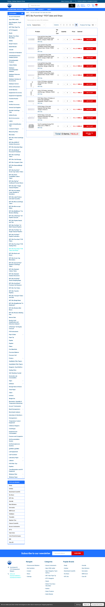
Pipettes (11, 466)
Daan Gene (12, 533)
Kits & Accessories (14, 118)
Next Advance (12, 504)
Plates (10, 346)
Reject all (86, 604)
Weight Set (12, 398)
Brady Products (13, 43)
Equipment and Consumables (13, 432)
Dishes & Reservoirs (14, 86)
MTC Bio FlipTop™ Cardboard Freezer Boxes (16, 182)
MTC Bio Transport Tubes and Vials (16, 296)
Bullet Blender (13, 46)
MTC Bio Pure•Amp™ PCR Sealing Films (16, 244)
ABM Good (12, 510)
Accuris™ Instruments (15, 406)
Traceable (11, 517)
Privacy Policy (86, 601)
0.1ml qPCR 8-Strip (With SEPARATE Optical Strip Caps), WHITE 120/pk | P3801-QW (46, 56)
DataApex (11, 514)
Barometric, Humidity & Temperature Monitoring (15, 402)
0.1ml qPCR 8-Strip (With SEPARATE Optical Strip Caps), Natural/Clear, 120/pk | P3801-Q (46, 74)
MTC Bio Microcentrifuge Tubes (16, 202)
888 (10, 539)
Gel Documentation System (14, 440)
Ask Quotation (30, 9)
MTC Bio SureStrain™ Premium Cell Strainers (15, 284)
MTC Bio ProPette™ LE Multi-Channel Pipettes (15, 226)
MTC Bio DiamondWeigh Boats (15, 166)
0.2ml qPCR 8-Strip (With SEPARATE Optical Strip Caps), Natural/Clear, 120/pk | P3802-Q (46, 47)
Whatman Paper (13, 477)
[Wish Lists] (89, 5)
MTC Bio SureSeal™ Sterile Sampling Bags (15, 279)
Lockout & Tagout (14, 128)
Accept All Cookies (97, 604)
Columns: (56, 25)
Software (11, 383)
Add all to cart (89, 133)
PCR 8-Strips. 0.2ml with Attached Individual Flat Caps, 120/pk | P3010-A (45, 116)
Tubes (10, 392)
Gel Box (11, 101)
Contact (41, 9)
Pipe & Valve (12, 334)
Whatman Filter (13, 474)
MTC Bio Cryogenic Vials (16, 162)
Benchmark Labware (14, 412)
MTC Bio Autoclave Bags (15, 147)
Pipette (11, 340)
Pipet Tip (11, 337)
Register (83, 6)
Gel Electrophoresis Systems (14, 444)
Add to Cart (89, 39)
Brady (10, 485)
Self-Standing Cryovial (15, 373)
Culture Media (13, 65)
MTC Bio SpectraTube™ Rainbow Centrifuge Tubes (15, 264)
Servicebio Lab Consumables (13, 377)
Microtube (12, 134)
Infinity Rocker (13, 115)
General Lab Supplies (15, 107)
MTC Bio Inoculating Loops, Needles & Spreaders (14, 192)
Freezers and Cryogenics (16, 436)
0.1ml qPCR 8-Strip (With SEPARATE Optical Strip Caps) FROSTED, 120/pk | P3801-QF (46, 64)
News (49, 9)
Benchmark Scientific (14, 492)
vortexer (11, 395)
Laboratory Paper (13, 457)
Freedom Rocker (13, 98)
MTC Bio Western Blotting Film (16, 313)
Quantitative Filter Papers (16, 364)
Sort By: (29, 25)
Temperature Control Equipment (14, 422)
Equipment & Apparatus (15, 95)
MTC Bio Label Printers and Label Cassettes (15, 198)
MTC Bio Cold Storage (15, 159)
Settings (78, 604)
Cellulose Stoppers (14, 425)
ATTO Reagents (13, 30)
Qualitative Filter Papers (15, 361)
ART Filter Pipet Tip (14, 27)
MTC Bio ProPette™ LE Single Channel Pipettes (15, 230)
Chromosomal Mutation (15, 9)
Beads (10, 33)
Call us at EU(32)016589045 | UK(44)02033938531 (15, 575)
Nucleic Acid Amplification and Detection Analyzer (14, 322)
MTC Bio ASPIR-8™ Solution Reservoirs (14, 143)
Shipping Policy (41, 601)
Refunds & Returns (64, 601)
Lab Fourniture (13, 454)
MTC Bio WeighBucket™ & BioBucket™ (16, 304)
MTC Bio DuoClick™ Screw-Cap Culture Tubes (16, 171)
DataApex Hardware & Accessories (15, 80)
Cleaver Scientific (13, 523)
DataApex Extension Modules (14, 75)
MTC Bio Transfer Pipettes (14, 291)
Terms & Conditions (19, 601)
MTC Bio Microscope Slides (15, 207)
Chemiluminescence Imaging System (14, 56)
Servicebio (12, 507)
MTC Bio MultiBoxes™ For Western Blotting (16, 212)
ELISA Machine (13, 89)
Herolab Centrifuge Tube (14, 111)
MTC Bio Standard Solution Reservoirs (14, 274)
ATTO (10, 529)
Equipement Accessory (15, 92)
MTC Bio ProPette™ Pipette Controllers (14, 235)
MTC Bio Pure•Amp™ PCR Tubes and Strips (16, 249)
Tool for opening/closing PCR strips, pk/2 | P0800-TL (46, 124)
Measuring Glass (13, 131)
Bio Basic (11, 495)
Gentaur (11, 488)
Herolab (11, 501)
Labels (11, 121)
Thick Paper (12, 389)
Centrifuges (12, 428)
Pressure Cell (12, 355)
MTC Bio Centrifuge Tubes (14, 155)
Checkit (11, 49)
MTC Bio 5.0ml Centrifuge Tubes (16, 138)
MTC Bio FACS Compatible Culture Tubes (14, 176)
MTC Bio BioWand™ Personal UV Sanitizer (15, 151)
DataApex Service (14, 84)
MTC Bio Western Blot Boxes (15, 309)
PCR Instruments (13, 331)
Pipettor (11, 343)
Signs (10, 380)
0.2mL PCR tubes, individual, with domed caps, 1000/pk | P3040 (45, 83)
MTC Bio (11, 498)
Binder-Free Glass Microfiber (14, 37)
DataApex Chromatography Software (13, 69)
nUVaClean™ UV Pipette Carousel (15, 327)
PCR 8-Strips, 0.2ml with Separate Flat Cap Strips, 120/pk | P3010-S (44, 108)
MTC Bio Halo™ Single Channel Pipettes (15, 186)
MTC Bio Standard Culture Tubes (14, 270)
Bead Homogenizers (14, 409)
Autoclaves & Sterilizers (15, 415)
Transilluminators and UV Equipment (16, 470)
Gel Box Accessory (14, 104)
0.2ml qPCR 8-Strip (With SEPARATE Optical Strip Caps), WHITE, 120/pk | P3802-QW (46, 38)
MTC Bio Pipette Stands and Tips (15, 221)
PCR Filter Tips (13, 463)
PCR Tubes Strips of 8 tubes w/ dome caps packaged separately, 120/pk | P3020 (46, 99)
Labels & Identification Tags (15, 125)
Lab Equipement (13, 451)
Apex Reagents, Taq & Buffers (15, 23)
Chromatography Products (13, 61)
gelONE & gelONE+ (14, 448)
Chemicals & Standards (15, 52)
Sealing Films (12, 370)
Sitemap (29, 576)
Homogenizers (13, 418)
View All (11, 542)
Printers (11, 358)
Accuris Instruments (14, 16)
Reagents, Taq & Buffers (15, 367)
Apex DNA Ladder (14, 19)
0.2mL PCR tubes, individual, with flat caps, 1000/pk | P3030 (46, 91)
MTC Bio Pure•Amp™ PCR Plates (16, 240)
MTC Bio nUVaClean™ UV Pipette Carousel (16, 216)
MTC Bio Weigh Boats (15, 300)
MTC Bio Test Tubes (14, 288)
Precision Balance (14, 352)
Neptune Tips (12, 520)
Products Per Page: (85, 25)
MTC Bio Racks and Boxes (14, 254)
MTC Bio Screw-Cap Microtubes (14, 259)
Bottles (11, 40)
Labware (11, 460)
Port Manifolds (13, 349)
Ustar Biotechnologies (15, 536)
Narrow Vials (12, 317)
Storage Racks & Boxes (15, 386)
